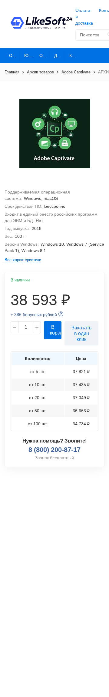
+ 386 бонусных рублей (34, 314)
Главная (12, 72)
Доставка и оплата (59, 55)
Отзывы (44, 55)
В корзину (55, 330)
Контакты (74, 55)
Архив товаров (40, 72)
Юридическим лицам (29, 55)
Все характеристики (23, 260)
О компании (14, 55)
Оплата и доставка (84, 16)
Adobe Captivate (76, 72)
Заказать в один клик (81, 333)
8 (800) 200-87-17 (54, 449)
